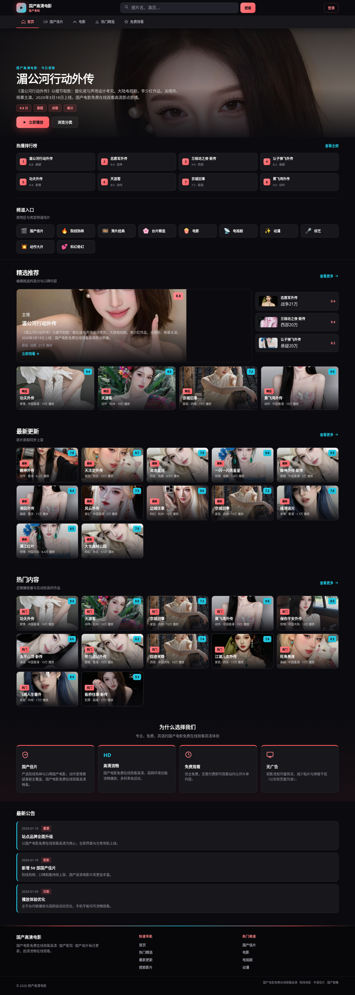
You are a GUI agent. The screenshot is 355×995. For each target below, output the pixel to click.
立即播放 (36, 122)
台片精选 (154, 230)
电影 (191, 230)
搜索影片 (146, 967)
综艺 (313, 230)
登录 (331, 7)
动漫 (272, 230)
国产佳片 (32, 230)
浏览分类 (65, 122)
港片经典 (113, 230)
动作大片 (32, 246)
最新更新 (146, 959)
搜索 (248, 7)
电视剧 (233, 230)
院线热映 (72, 230)
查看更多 (326, 276)
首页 (142, 945)
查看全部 (332, 145)
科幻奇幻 (72, 246)
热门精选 (146, 952)
